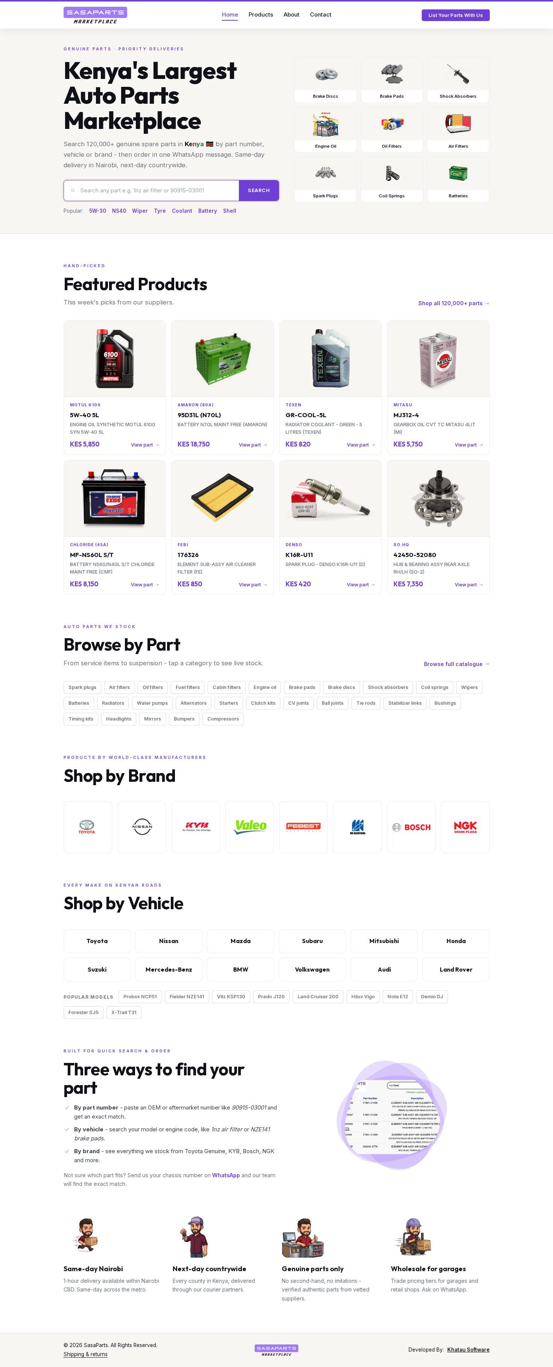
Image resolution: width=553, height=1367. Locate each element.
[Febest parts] (303, 827)
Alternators (194, 703)
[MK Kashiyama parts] (357, 827)
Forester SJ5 (83, 1012)
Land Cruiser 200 (318, 996)
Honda (456, 941)
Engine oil (265, 687)
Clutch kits (263, 703)
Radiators (113, 703)
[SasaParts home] (96, 15)
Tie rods (365, 703)
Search (259, 190)
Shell (229, 211)
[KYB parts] (195, 827)
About (291, 14)
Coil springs (434, 687)
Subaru (312, 941)
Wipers (469, 687)
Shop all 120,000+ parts (450, 303)
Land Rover (456, 969)
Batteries (78, 703)
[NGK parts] (465, 827)
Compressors (223, 719)
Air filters (119, 687)
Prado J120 (271, 996)
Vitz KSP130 (231, 996)
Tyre (160, 211)
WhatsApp (226, 1175)
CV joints (298, 703)
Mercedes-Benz (169, 969)
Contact (320, 14)
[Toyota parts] (88, 827)
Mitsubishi (384, 941)
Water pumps (152, 703)
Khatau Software (468, 1350)
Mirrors (152, 719)
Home (230, 14)
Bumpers (184, 719)
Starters (228, 703)
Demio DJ (432, 996)
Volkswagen (312, 969)
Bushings (445, 703)
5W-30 (97, 211)
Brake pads (302, 687)
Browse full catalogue (453, 664)
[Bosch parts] (411, 827)
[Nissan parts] (141, 827)
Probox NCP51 (140, 996)
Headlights (118, 719)
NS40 (119, 211)
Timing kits (80, 719)
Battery (207, 211)
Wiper (140, 211)
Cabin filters (227, 687)
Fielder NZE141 (187, 996)
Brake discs (341, 687)
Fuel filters (188, 687)
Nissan (168, 941)
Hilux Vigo (363, 996)
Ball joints (332, 703)
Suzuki (97, 969)
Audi (384, 969)
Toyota (97, 941)
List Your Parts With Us (455, 15)
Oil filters (153, 687)
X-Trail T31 (124, 1012)
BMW (240, 969)
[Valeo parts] (249, 827)
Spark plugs (82, 687)
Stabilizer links (405, 703)
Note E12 (397, 996)
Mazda (241, 941)
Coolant (182, 211)
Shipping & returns (86, 1354)
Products (261, 14)
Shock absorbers (388, 687)
